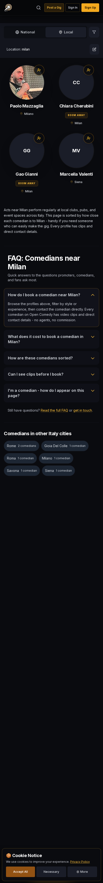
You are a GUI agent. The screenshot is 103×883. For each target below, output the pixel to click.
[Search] (38, 7)
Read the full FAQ (54, 410)
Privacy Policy (80, 861)
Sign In (72, 7)
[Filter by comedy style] (94, 32)
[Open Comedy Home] (8, 7)
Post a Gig (54, 7)
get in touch (82, 410)
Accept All (20, 871)
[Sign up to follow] (39, 70)
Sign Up (90, 7)
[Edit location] (94, 49)
